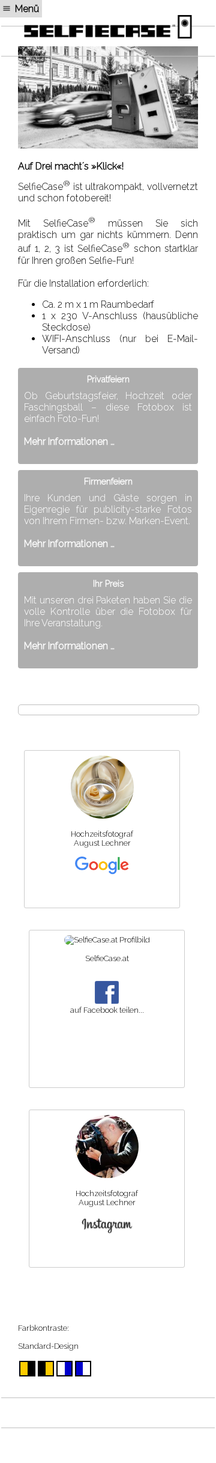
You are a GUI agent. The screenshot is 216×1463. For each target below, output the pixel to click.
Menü (27, 8)
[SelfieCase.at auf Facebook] (107, 939)
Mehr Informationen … (69, 441)
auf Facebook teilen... (107, 1010)
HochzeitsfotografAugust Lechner (102, 838)
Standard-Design (48, 1346)
